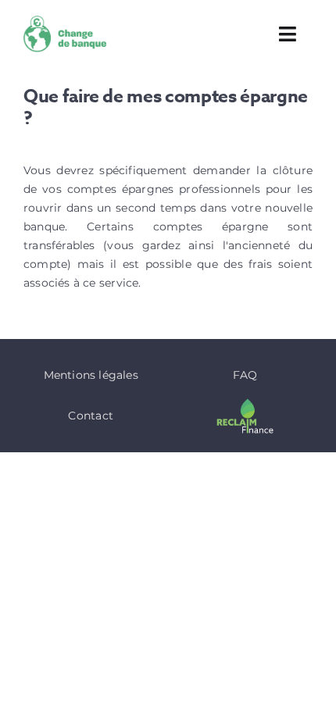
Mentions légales (91, 375)
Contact (90, 416)
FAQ (245, 375)
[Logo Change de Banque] (68, 21)
